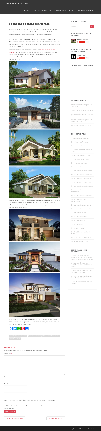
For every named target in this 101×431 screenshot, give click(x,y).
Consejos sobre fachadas (81, 146)
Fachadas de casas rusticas (82, 205)
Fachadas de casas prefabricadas (78, 200)
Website (6, 391)
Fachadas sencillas (44, 10)
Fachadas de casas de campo (82, 182)
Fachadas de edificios (80, 213)
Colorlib (81, 429)
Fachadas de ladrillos (80, 216)
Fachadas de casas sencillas (82, 209)
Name (6, 377)
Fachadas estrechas (79, 220)
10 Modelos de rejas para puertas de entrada (82, 115)
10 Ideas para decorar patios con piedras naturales (81, 120)
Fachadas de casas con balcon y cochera (81, 265)
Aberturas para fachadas (43, 29)
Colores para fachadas (80, 142)
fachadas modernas (53, 336)
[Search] (92, 26)
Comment (8, 354)
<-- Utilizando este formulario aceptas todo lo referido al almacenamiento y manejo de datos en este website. (34, 407)
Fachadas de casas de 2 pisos (24, 34)
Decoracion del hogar (80, 163)
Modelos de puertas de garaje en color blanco (81, 105)
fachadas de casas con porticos (37, 336)
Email (6, 384)
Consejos (72, 10)
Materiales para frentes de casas (80, 233)
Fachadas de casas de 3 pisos (83, 178)
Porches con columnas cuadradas (82, 110)
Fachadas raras (78, 224)
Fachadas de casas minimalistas (78, 191)
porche (12, 338)
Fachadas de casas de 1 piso (82, 171)
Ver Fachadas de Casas (17, 3)
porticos (18, 338)
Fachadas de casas (30, 10)
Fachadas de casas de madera (83, 186)
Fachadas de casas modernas (43, 34)
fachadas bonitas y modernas (18, 336)
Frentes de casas (78, 228)
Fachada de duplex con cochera (81, 282)
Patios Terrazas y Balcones (82, 237)
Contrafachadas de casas (81, 155)
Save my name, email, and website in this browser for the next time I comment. (29, 400)
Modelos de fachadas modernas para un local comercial (82, 258)
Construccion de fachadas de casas (81, 150)
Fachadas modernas (60, 10)
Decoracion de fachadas (27, 32)
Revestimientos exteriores (86, 10)
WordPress (94, 429)
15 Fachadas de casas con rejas (81, 125)
